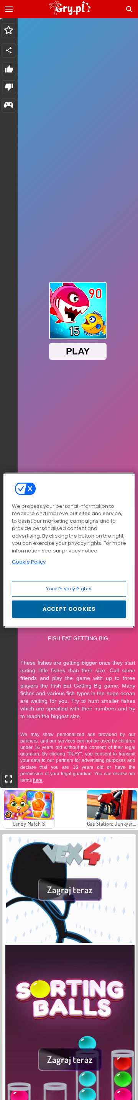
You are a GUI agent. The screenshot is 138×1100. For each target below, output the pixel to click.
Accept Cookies (69, 609)
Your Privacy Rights (69, 588)
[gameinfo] (9, 105)
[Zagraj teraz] (70, 940)
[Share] (9, 50)
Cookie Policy (29, 561)
